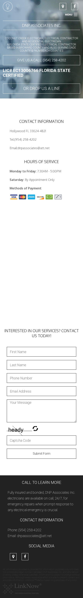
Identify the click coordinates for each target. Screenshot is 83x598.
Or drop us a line (41, 88)
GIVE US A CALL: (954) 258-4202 (41, 60)
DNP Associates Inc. (41, 25)
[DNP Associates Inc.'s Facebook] (74, 7)
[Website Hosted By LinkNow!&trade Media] (22, 588)
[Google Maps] (62, 7)
